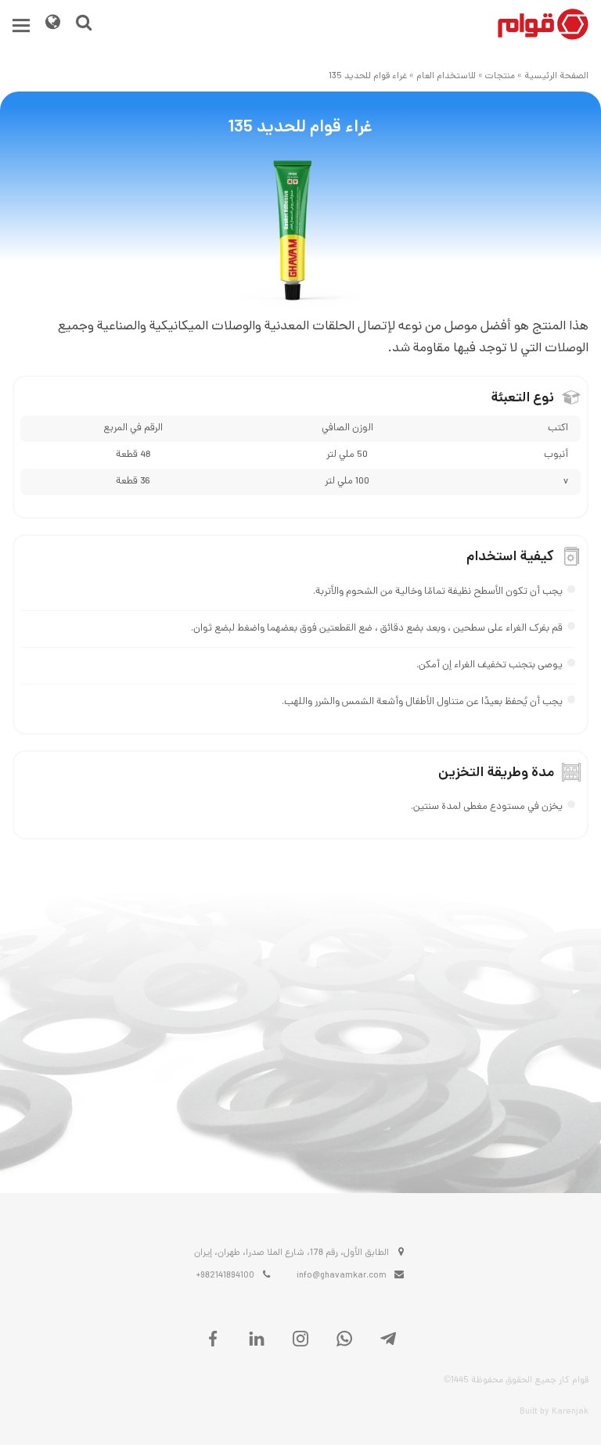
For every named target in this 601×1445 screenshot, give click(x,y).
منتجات (500, 77)
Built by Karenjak (554, 1412)
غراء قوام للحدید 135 (368, 77)
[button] (21, 25)
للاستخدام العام (446, 77)
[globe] (52, 25)
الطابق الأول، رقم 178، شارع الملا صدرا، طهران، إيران (291, 1253)
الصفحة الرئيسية (556, 77)
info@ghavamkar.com (342, 1276)
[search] (84, 25)
